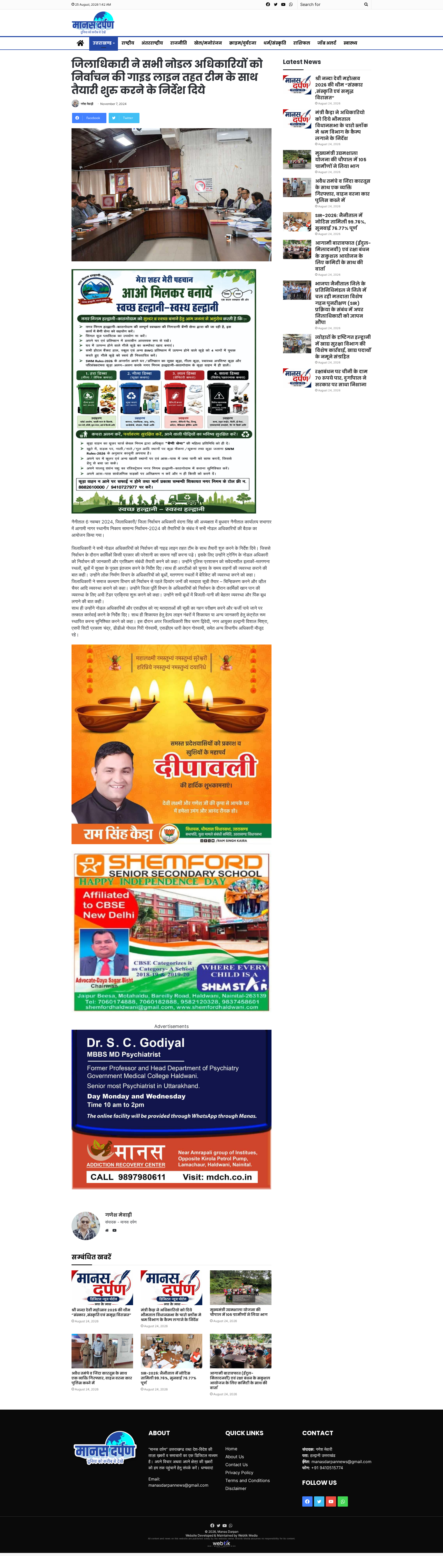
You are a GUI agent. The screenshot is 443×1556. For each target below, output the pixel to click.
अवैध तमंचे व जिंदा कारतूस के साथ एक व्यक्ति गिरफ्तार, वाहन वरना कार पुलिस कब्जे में (102, 1378)
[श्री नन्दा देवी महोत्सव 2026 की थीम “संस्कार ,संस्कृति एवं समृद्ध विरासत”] (102, 1287)
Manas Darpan (227, 1531)
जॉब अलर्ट (326, 43)
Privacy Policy (239, 1472)
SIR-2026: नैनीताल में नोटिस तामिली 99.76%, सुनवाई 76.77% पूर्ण (168, 1378)
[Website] (108, 1230)
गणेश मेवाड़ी (87, 104)
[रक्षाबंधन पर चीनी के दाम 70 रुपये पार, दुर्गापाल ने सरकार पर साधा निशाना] (297, 378)
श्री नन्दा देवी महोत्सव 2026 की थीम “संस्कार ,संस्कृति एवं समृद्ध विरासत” (101, 1312)
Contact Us (236, 1464)
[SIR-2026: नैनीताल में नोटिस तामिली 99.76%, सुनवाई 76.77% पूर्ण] (171, 1351)
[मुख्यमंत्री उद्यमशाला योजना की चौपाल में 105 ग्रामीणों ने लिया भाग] (240, 1287)
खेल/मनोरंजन (208, 43)
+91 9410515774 (327, 1467)
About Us (234, 1456)
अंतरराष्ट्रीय (152, 43)
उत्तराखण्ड (102, 43)
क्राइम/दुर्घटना (242, 43)
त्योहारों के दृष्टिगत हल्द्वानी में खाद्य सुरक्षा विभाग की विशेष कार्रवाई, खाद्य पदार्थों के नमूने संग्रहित (343, 347)
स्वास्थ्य (350, 43)
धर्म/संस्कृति (275, 43)
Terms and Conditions (247, 1480)
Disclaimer (235, 1488)
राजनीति (178, 43)
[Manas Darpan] (93, 23)
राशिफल (301, 43)
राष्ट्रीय (128, 43)
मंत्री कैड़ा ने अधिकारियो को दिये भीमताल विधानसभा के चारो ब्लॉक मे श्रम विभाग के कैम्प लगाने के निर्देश (171, 1314)
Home (231, 1448)
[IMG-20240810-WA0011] (171, 1187)
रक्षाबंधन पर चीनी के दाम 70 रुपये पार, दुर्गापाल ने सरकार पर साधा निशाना (341, 378)
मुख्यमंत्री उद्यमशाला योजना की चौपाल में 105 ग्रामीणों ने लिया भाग (239, 1312)
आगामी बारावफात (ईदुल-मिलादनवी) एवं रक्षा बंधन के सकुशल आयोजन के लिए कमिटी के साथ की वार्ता (240, 1380)
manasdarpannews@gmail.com (178, 1485)
